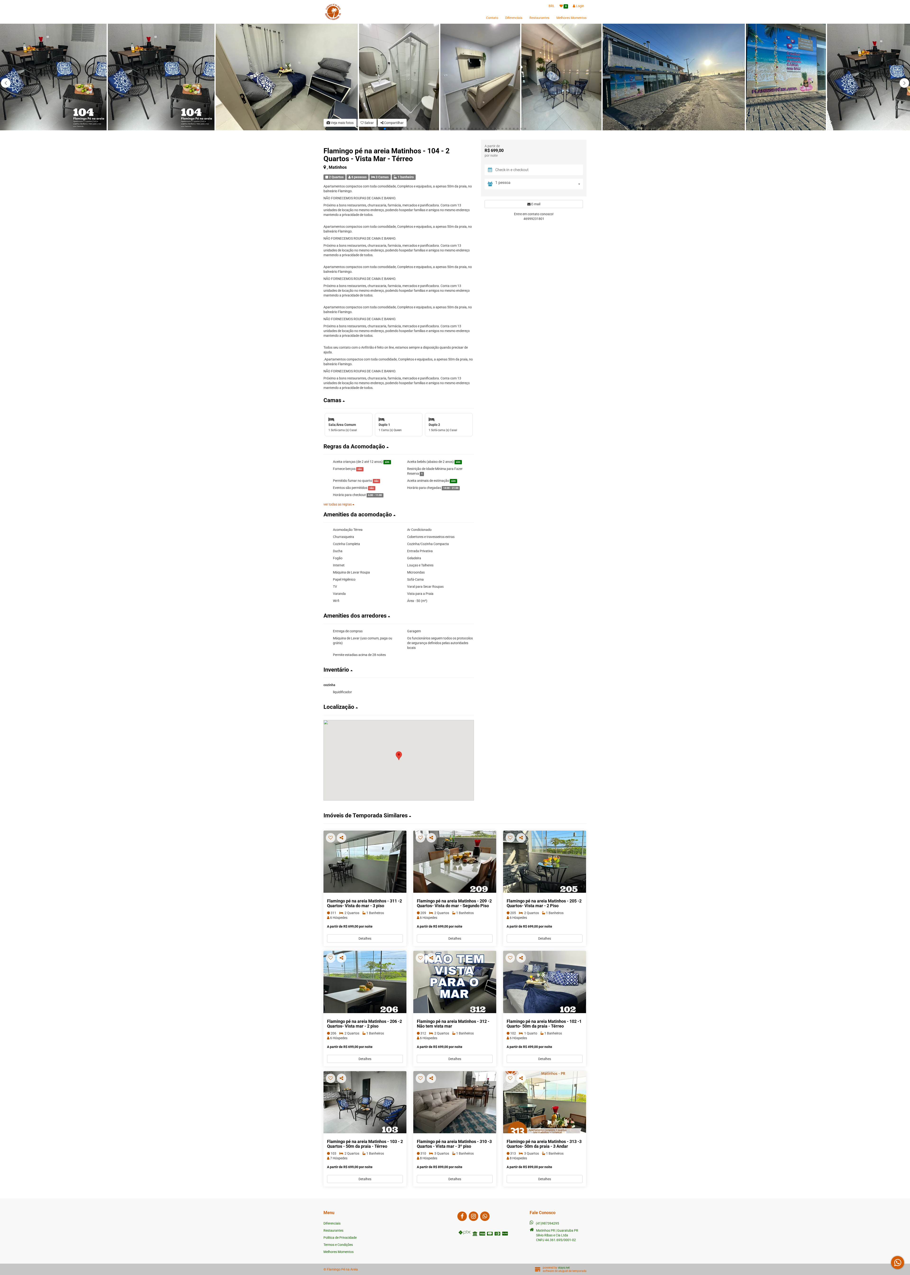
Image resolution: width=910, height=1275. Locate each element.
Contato (492, 18)
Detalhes (365, 938)
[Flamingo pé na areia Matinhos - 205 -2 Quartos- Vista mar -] (544, 862)
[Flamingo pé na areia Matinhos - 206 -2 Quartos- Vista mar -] (364, 982)
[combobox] (539, 184)
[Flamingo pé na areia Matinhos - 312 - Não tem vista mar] (454, 982)
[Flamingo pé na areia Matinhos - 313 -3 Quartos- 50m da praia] (544, 1102)
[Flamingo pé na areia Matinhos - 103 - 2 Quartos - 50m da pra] (364, 1102)
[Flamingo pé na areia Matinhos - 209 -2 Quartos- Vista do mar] (454, 862)
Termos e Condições (338, 1245)
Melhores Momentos (571, 18)
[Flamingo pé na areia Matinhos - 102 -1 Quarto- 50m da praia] (544, 982)
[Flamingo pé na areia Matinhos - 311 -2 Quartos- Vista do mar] (364, 862)
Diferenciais (513, 18)
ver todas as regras (337, 504)
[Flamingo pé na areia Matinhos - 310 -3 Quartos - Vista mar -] (454, 1102)
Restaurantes (539, 18)
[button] (904, 83)
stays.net (564, 1267)
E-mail (535, 204)
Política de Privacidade (340, 1237)
